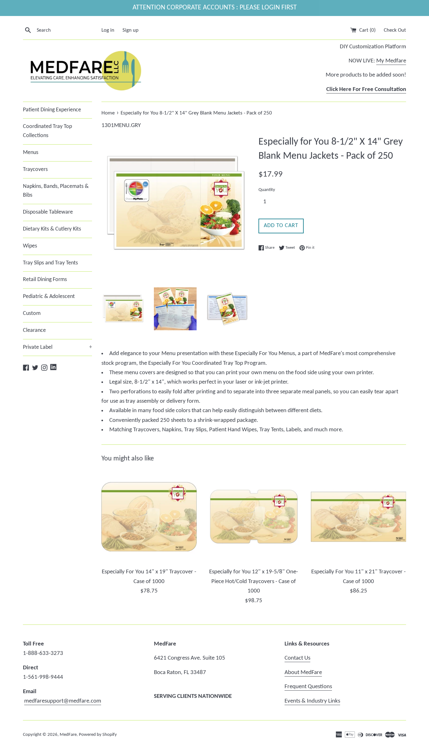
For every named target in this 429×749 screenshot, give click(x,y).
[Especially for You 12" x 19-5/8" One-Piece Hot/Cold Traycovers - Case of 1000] (253, 516)
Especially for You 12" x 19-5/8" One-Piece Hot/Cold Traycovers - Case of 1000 (253, 581)
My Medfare (391, 61)
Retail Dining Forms (45, 280)
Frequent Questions (308, 687)
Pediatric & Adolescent (49, 297)
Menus (30, 153)
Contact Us (297, 658)
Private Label (57, 347)
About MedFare (303, 673)
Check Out (395, 30)
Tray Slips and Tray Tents (50, 263)
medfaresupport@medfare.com (62, 701)
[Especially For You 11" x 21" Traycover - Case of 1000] (358, 516)
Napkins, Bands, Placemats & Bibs (56, 191)
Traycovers (35, 170)
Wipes (30, 246)
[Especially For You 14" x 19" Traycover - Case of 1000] (149, 516)
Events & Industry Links (312, 701)
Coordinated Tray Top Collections (47, 131)
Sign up (130, 30)
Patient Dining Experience (52, 110)
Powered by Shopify (98, 734)
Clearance (34, 330)
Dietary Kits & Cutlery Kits (52, 229)
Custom (32, 313)
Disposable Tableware (48, 212)
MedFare (68, 734)
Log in (107, 30)
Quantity (266, 190)
